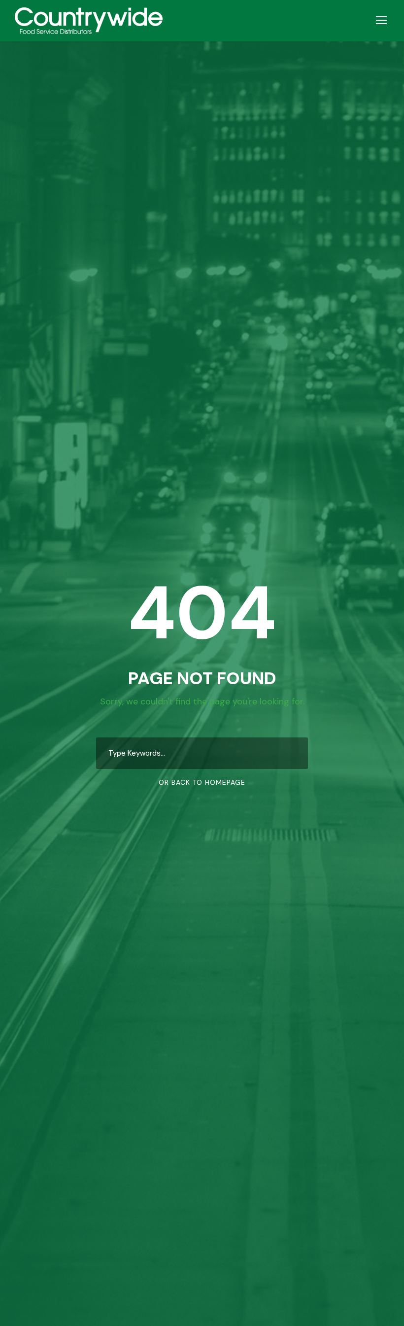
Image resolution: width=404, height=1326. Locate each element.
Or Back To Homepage (202, 782)
